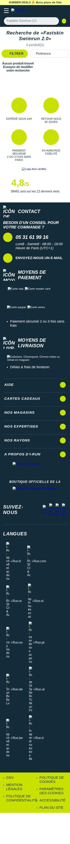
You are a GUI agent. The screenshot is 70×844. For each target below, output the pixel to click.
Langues (15, 533)
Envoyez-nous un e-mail (39, 258)
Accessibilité (52, 800)
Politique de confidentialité (21, 798)
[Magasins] (48, 10)
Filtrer (16, 53)
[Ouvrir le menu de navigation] (6, 10)
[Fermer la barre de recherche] (64, 21)
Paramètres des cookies (51, 791)
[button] (19, 110)
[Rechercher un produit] (53, 21)
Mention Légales (14, 787)
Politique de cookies (51, 780)
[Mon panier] (63, 10)
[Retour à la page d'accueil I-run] (20, 10)
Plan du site (51, 808)
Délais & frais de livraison (29, 367)
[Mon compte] (55, 10)
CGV (10, 778)
